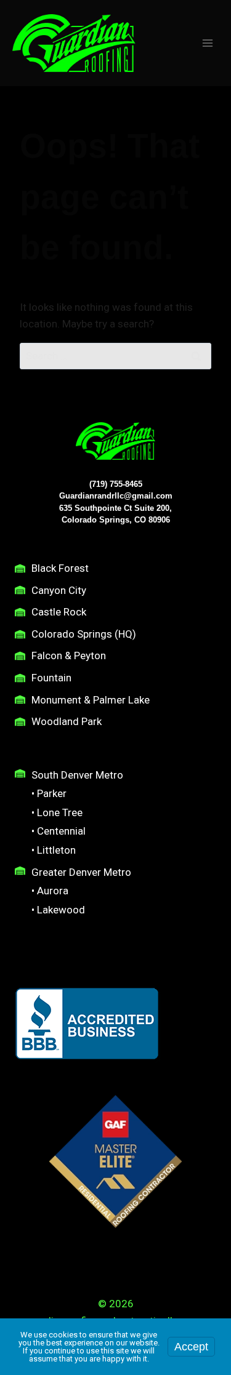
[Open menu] (207, 42)
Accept (191, 1347)
